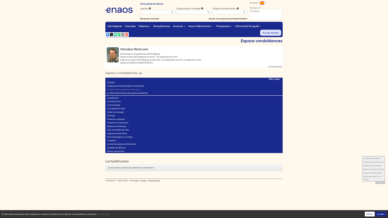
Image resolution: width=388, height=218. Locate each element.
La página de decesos (116, 147)
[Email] (115, 34)
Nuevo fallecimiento (199, 26)
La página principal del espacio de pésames (125, 86)
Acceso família (271, 32)
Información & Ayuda (247, 26)
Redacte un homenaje (116, 126)
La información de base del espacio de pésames (127, 93)
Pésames (144, 26)
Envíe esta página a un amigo (119, 137)
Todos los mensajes (115, 112)
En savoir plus (103, 214)
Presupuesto (223, 26)
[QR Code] (122, 34)
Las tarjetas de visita (116, 108)
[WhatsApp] (118, 34)
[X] (111, 34)
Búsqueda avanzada (149, 18)
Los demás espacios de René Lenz (121, 144)
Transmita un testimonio (117, 122)
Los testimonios (114, 101)
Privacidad (133, 180)
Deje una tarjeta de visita (118, 130)
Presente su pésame (116, 119)
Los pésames (112, 98)
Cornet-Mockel (275, 66)
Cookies (143, 180)
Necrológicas (115, 26)
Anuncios (178, 26)
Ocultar (380, 182)
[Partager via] (126, 34)
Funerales (130, 26)
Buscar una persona (115, 151)
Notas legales (154, 180)
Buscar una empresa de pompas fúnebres (228, 18)
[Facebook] (107, 34)
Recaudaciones (161, 26)
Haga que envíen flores (117, 133)
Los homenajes (113, 105)
